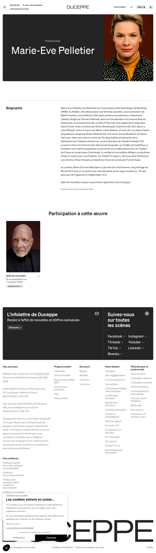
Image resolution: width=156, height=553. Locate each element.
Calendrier (59, 371)
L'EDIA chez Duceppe (111, 397)
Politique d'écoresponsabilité (13, 474)
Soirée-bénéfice (139, 386)
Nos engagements (115, 375)
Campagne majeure (141, 378)
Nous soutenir (138, 374)
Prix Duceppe (112, 437)
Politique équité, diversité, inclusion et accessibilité (13, 465)
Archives (84, 379)
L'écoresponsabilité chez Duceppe (116, 390)
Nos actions (111, 384)
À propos (110, 371)
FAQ (56, 394)
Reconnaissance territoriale (114, 451)
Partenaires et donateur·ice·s (138, 415)
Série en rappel (113, 421)
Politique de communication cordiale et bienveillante (11, 483)
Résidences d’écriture (111, 404)
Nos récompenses (115, 379)
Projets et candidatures (112, 415)
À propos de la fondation (138, 399)
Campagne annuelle (141, 382)
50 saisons (111, 441)
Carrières (85, 384)
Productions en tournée (113, 431)
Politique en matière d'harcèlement (14, 493)
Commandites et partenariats (140, 392)
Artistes (84, 375)
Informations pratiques (61, 388)
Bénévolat (136, 405)
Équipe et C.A (112, 445)
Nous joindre (61, 398)
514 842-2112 (42, 373)
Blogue (83, 371)
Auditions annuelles (115, 409)
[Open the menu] (5, 7)
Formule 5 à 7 (112, 425)
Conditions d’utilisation (62, 547)
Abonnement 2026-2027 (64, 381)
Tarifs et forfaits (62, 375)
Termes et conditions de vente (89, 547)
